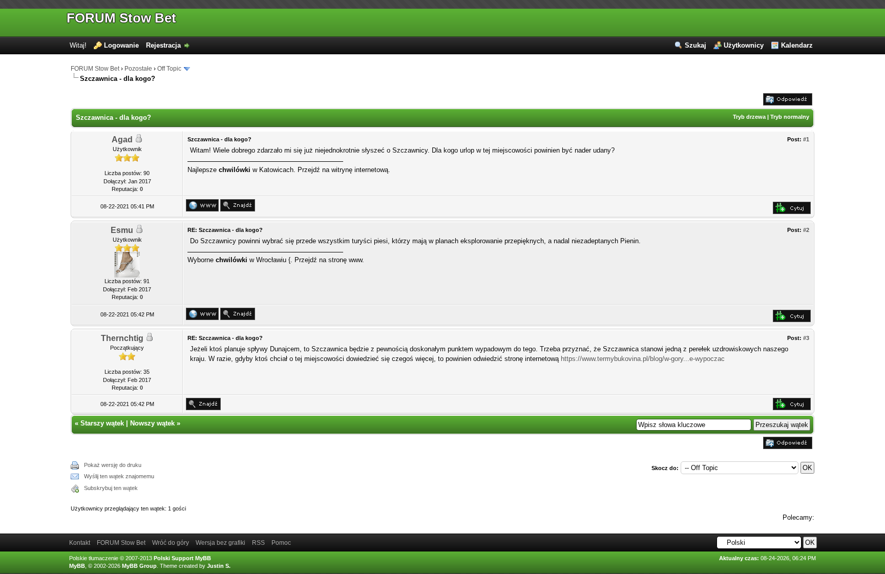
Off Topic (169, 68)
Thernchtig (122, 338)
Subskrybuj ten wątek (111, 488)
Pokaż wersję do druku (112, 465)
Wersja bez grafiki (220, 542)
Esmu (122, 230)
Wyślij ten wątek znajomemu (119, 476)
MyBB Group (139, 566)
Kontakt (79, 542)
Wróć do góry (170, 542)
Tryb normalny (789, 117)
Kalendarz (797, 45)
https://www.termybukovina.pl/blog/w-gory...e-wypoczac (643, 359)
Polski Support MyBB (182, 558)
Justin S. (218, 566)
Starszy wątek (102, 423)
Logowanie (121, 45)
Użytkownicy (744, 45)
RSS (258, 542)
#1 (806, 139)
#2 (806, 230)
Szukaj (695, 45)
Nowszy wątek (152, 423)
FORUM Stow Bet (121, 18)
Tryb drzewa (749, 117)
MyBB (77, 566)
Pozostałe (138, 68)
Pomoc (281, 542)
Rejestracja (163, 45)
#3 (806, 338)
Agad (122, 139)
